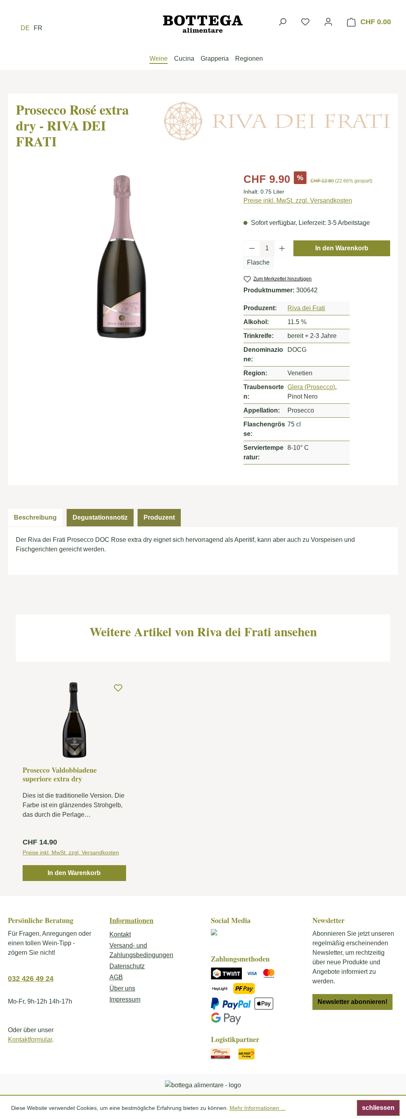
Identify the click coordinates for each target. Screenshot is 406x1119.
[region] (122, 256)
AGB (116, 977)
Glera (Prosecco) (311, 387)
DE (25, 28)
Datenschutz (127, 966)
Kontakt (120, 934)
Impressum (124, 999)
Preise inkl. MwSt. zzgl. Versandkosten (297, 200)
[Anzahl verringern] (251, 248)
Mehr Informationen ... (257, 1108)
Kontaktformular (30, 1039)
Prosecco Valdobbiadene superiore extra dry (60, 774)
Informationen (131, 920)
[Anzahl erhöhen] (282, 248)
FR (38, 28)
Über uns (122, 988)
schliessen (378, 1107)
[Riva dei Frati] (277, 121)
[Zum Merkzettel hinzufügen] (118, 688)
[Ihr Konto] (328, 22)
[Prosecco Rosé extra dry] (121, 256)
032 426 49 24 (31, 979)
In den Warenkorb (341, 248)
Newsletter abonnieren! (352, 1001)
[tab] (35, 517)
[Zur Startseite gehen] (202, 24)
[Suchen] (282, 22)
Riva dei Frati (306, 308)
